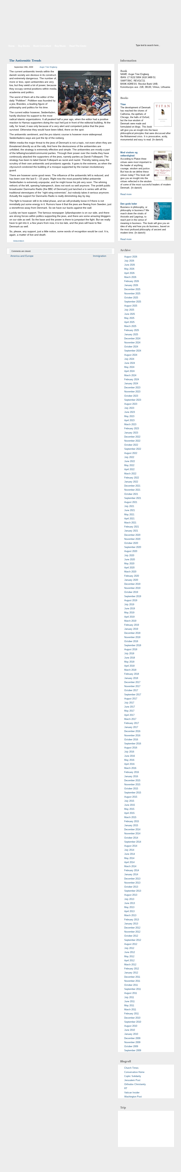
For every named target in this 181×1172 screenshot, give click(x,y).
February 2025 (131, 330)
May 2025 (129, 318)
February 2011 (131, 1013)
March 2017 (130, 719)
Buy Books (24, 45)
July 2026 (129, 260)
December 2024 (132, 338)
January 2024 (131, 383)
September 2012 (132, 940)
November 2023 (132, 391)
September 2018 (132, 645)
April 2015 (129, 813)
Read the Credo (77, 45)
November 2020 (132, 539)
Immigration (99, 255)
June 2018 (129, 657)
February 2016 (131, 772)
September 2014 (132, 841)
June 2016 (129, 756)
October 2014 (131, 837)
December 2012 (132, 927)
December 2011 (132, 977)
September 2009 (132, 1050)
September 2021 (132, 498)
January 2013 (131, 923)
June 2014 (129, 854)
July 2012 (129, 948)
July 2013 (129, 899)
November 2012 (132, 931)
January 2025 (131, 334)
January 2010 (131, 1034)
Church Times (131, 1068)
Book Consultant (42, 45)
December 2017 (132, 682)
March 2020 (130, 571)
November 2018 (132, 637)
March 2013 (130, 915)
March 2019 (130, 621)
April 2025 (129, 322)
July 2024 (129, 359)
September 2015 (132, 792)
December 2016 (132, 731)
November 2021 (132, 489)
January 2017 (131, 727)
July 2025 (129, 309)
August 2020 (130, 551)
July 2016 (129, 751)
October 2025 (131, 297)
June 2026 (129, 264)
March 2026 (130, 277)
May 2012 (129, 956)
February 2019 (131, 625)
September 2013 (132, 890)
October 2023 (131, 395)
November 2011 (132, 981)
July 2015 (129, 801)
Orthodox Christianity (135, 1084)
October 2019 (131, 592)
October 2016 (131, 739)
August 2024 (130, 355)
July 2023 (129, 408)
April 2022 (129, 469)
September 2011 (132, 989)
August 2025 (130, 305)
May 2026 (129, 269)
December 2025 (132, 289)
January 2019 (131, 629)
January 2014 (131, 874)
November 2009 (132, 1042)
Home (11, 45)
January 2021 (131, 530)
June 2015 (129, 805)
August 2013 (130, 895)
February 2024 (131, 379)
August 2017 (130, 698)
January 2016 (131, 776)
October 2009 (131, 1046)
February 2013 (131, 919)
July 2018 (129, 653)
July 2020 (129, 555)
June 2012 (129, 952)
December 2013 (132, 878)
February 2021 (131, 526)
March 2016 (130, 768)
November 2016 (132, 735)
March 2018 (130, 670)
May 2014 (129, 858)
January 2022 (131, 481)
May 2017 (129, 710)
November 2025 (132, 293)
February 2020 (131, 576)
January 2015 (131, 825)
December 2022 (132, 436)
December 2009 (132, 1038)
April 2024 (129, 371)
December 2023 (132, 387)
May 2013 (129, 907)
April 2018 (129, 665)
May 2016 (129, 760)
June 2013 (129, 903)
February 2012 (131, 968)
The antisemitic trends (25, 60)
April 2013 (129, 911)
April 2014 (129, 862)
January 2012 (131, 972)
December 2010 (132, 1017)
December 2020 (132, 535)
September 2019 (132, 596)
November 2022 (132, 440)
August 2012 (130, 944)
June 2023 (129, 412)
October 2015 (131, 788)
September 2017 (132, 694)
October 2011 (131, 985)
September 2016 (132, 743)
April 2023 (129, 420)
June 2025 (129, 314)
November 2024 (132, 342)
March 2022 (130, 473)
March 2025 (130, 326)
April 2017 (129, 715)
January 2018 (131, 678)
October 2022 (131, 445)
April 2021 (129, 518)
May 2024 (129, 367)
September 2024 (132, 350)
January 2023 (131, 432)
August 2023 (130, 404)
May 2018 (129, 661)
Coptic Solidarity (132, 1076)
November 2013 (132, 882)
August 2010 (130, 1026)
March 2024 (130, 375)
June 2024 (129, 363)
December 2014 (132, 829)
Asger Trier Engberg (48, 67)
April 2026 (129, 273)
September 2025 (132, 301)
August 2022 (130, 453)
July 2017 (129, 702)
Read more (126, 194)
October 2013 (131, 886)
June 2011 (129, 1001)
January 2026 (131, 285)
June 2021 (129, 510)
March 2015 (130, 817)
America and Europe (21, 255)
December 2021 (132, 485)
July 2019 (129, 604)
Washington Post (133, 1096)
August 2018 (130, 649)
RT (125, 1088)
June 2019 (129, 608)
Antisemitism (18, 241)
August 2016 (130, 747)
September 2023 (132, 400)
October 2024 (131, 346)
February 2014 (131, 870)
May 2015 (129, 809)
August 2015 (130, 796)
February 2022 (131, 477)
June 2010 (129, 1030)
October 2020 (131, 543)
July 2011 (129, 997)
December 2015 (132, 780)
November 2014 (132, 833)
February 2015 (131, 821)
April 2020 (129, 567)
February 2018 (131, 674)
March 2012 (130, 964)
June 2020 (129, 559)
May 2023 (129, 416)
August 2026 (130, 256)
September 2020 (132, 547)
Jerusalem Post (132, 1080)
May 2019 (129, 612)
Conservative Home (134, 1072)
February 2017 (131, 723)
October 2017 (131, 690)
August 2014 (130, 846)
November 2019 (132, 588)
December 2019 (132, 584)
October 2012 (131, 935)
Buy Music (60, 45)
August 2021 (130, 502)
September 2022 (132, 449)
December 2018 (132, 633)
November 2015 (132, 784)
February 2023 (131, 428)
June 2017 (129, 706)
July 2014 (129, 850)
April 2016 (129, 764)
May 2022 (129, 465)
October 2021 (131, 494)
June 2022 (129, 461)
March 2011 (130, 1009)
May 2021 (129, 514)
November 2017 (132, 686)
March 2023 (130, 424)
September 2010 (132, 1022)
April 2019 (129, 616)
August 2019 (130, 600)
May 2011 (129, 1005)
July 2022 (129, 457)
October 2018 (131, 641)
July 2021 (129, 506)
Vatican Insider (131, 1092)
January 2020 (131, 580)
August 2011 (130, 993)
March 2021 (130, 522)
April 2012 (129, 960)
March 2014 (130, 866)
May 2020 (129, 563)
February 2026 (131, 281)
